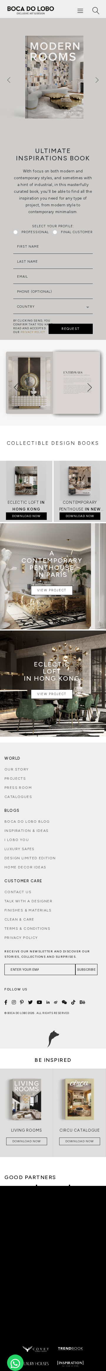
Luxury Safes (19, 849)
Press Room (18, 788)
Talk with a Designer (28, 901)
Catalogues (18, 797)
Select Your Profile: (53, 226)
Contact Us (18, 892)
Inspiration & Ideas (26, 831)
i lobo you (16, 840)
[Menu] (80, 10)
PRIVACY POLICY (33, 332)
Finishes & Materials (28, 910)
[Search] (96, 10)
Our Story (16, 769)
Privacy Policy (21, 938)
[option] (53, 77)
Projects (15, 778)
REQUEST (71, 329)
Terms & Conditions (27, 928)
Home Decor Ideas (25, 867)
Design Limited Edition (30, 858)
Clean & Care (19, 919)
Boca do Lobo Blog (27, 821)
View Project (52, 590)
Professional (35, 232)
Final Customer (77, 232)
